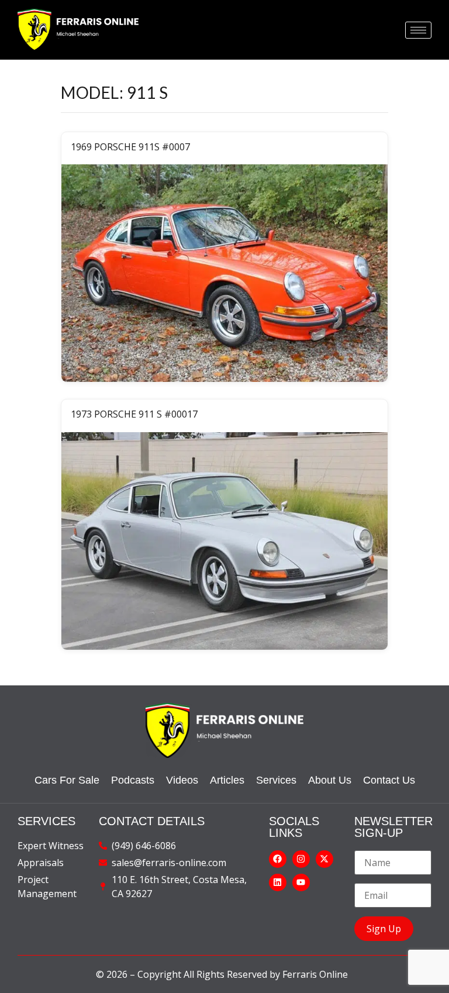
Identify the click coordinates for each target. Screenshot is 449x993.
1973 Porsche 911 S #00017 (134, 414)
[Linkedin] (277, 882)
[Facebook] (277, 859)
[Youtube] (301, 882)
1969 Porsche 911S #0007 (130, 146)
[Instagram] (301, 859)
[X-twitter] (324, 859)
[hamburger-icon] (418, 30)
